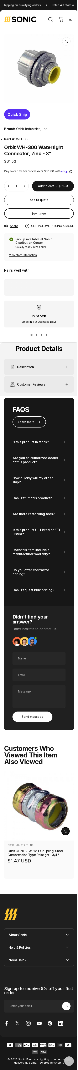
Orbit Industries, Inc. (32, 129)
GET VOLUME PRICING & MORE (52, 226)
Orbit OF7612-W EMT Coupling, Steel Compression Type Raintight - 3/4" (35, 868)
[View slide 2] (36, 334)
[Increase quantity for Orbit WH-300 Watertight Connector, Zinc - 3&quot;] (24, 186)
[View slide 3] (41, 334)
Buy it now (39, 213)
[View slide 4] (46, 334)
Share (14, 226)
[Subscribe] (63, 1021)
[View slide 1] (31, 334)
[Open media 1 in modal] (66, 41)
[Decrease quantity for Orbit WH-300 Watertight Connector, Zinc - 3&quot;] (8, 186)
